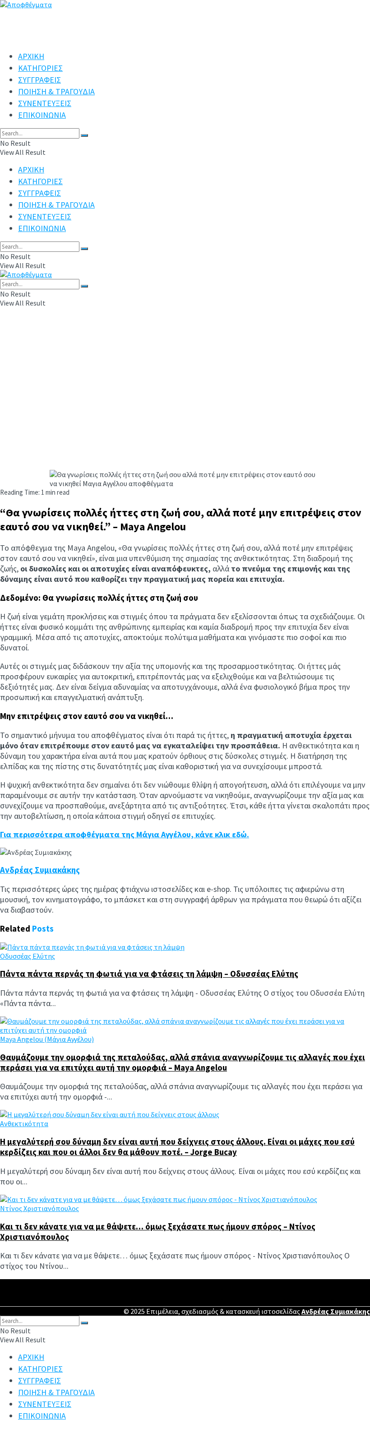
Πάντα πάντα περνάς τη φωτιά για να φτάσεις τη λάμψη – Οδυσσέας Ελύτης (149, 974)
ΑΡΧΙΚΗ (31, 56)
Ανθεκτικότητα (24, 1123)
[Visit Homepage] (26, 274)
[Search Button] (84, 135)
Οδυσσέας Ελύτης (27, 955)
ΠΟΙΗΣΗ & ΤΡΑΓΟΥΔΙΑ (56, 91)
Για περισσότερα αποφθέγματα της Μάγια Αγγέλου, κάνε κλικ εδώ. (124, 834)
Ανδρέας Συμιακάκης (40, 870)
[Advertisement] (185, 402)
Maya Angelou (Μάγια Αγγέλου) (47, 1039)
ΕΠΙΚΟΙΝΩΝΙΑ (42, 115)
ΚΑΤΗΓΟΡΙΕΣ (40, 68)
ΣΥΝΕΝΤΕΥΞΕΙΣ (44, 103)
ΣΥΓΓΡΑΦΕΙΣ (39, 79)
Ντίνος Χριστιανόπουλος (39, 1208)
